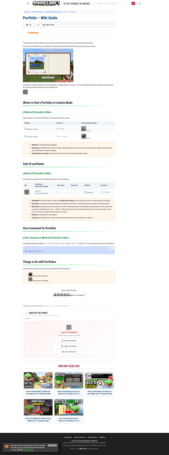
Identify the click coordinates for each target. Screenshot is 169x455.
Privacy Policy (92, 437)
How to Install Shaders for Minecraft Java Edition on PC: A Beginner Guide (38, 392)
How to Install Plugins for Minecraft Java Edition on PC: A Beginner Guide (99, 392)
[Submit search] (133, 3)
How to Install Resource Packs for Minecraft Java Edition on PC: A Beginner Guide (69, 392)
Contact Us (68, 437)
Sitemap (102, 437)
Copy (111, 248)
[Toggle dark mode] (139, 3)
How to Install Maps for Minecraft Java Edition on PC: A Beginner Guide (38, 419)
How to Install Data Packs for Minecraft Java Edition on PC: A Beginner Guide (68, 419)
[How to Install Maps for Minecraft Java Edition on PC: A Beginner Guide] (38, 407)
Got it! (52, 446)
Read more (29, 450)
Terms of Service (79, 437)
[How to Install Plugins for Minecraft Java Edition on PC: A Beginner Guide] (99, 380)
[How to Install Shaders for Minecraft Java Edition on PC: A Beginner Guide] (38, 380)
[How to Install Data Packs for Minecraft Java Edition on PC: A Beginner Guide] (68, 407)
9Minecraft (83, 448)
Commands (33, 33)
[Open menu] (28, 3)
